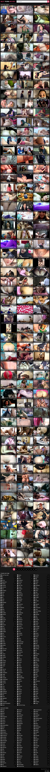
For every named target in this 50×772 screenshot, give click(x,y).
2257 (46, 770)
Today (48, 4)
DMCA (48, 770)
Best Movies (8, 1)
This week (44, 4)
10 (36, 569)
